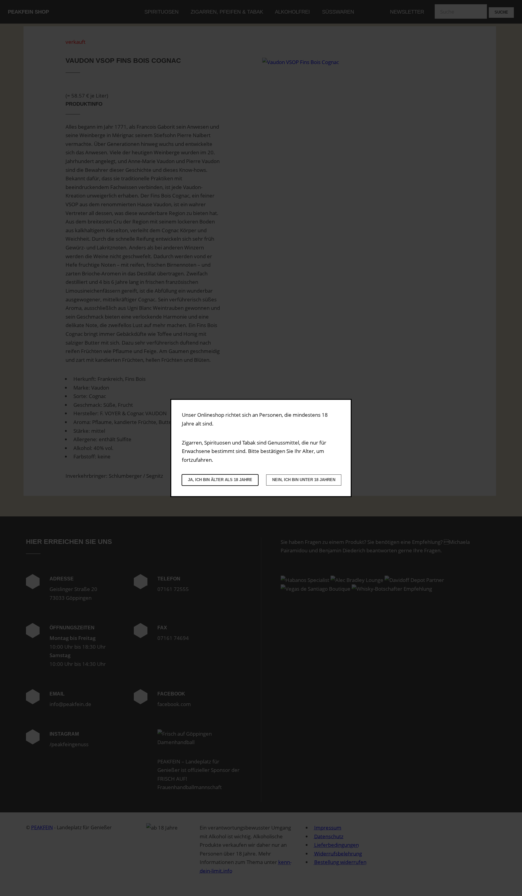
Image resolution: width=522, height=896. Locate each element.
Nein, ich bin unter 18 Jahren (303, 479)
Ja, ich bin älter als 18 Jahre (220, 479)
